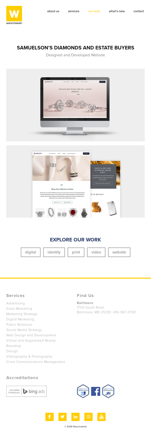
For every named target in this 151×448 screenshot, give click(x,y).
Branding (13, 346)
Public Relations (19, 324)
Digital (30, 252)
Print (76, 252)
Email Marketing (19, 308)
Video (96, 252)
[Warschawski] (14, 14)
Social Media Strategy (24, 330)
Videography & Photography (29, 356)
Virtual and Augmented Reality (31, 340)
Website (119, 252)
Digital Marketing (20, 319)
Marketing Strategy (21, 314)
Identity (54, 252)
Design (12, 351)
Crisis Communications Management (35, 362)
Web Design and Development (31, 335)
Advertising (15, 303)
